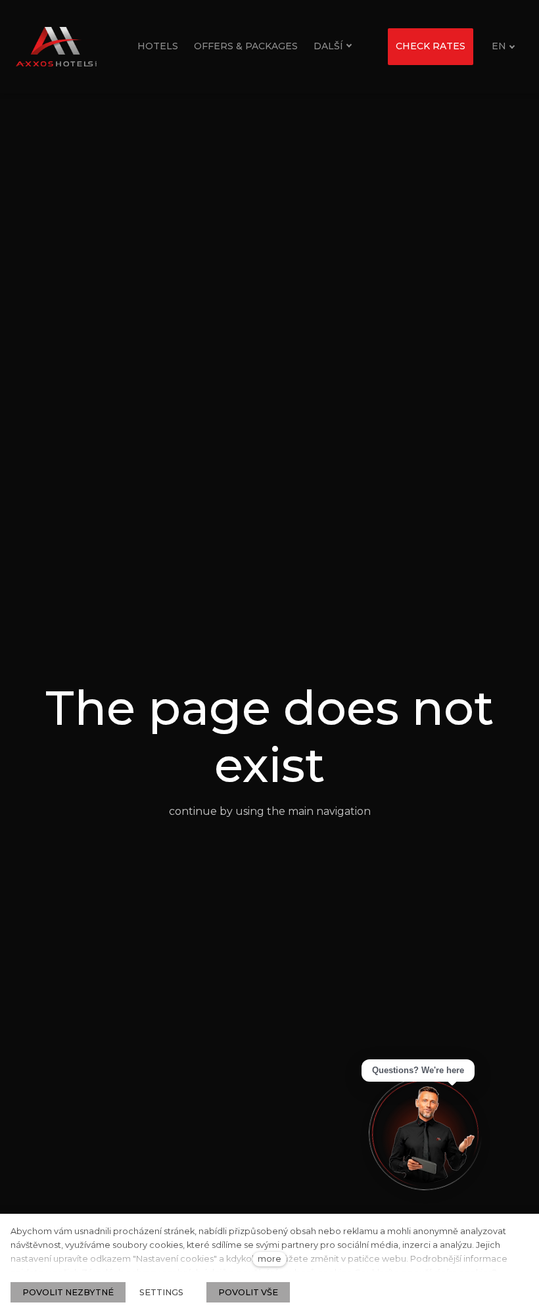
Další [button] (328, 46)
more (269, 1259)
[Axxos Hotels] (56, 46)
